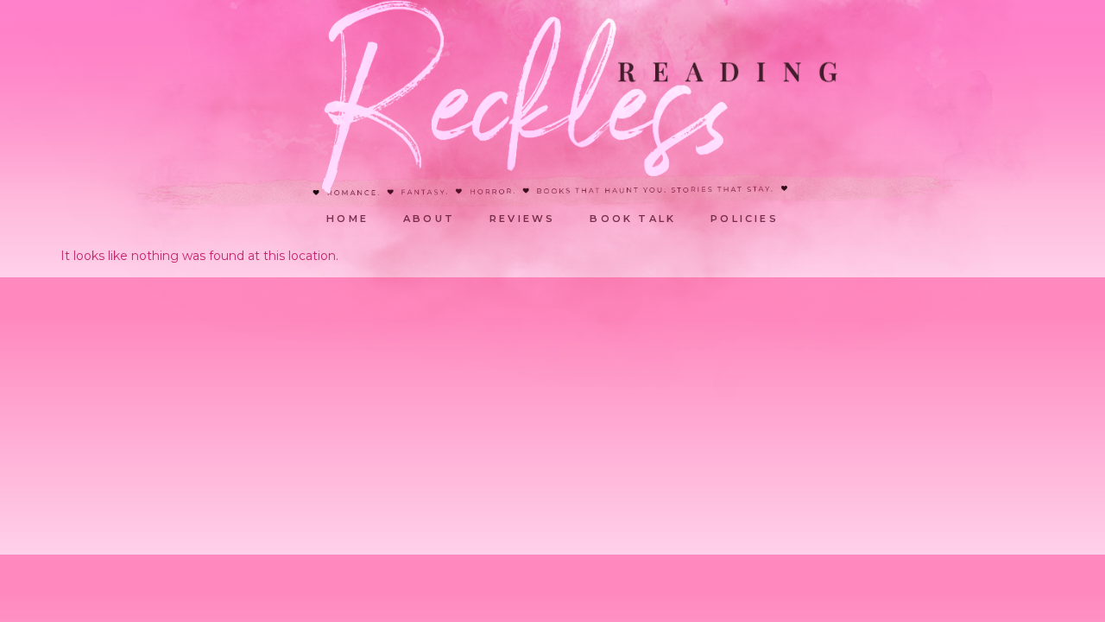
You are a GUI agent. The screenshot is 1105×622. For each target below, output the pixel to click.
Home (347, 219)
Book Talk (633, 219)
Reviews (522, 219)
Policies (744, 219)
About (429, 219)
